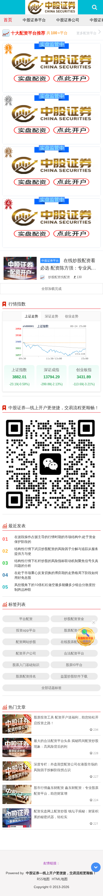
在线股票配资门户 (74, 641)
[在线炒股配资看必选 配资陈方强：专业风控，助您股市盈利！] (20, 267)
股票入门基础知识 (25, 664)
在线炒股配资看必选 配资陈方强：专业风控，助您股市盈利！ (67, 267)
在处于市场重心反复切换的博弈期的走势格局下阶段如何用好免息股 (56, 575)
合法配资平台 (74, 653)
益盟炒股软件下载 (74, 676)
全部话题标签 (51, 687)
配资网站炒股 (26, 641)
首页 (8, 20)
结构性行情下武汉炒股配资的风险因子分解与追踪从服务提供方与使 (56, 551)
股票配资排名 (26, 676)
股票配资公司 (74, 630)
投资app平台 (26, 630)
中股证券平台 (34, 20)
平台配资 (26, 618)
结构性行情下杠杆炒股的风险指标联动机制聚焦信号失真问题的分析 (56, 563)
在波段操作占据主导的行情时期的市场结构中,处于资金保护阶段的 (55, 539)
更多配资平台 (86, 33)
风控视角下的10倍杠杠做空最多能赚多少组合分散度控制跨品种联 (54, 587)
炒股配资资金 (74, 618)
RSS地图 (43, 879)
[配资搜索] (94, 7)
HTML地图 (60, 879)
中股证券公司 (67, 20)
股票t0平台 (74, 664)
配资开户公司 (26, 653)
